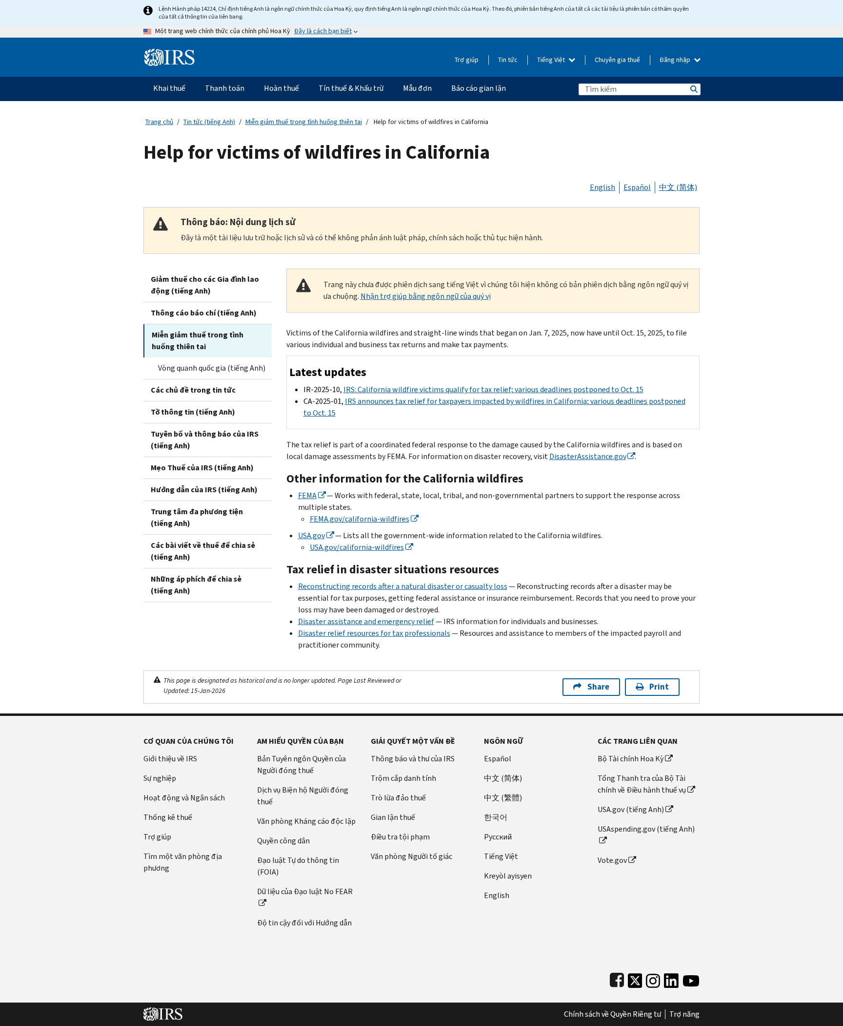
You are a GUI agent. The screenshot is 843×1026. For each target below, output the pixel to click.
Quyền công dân (283, 841)
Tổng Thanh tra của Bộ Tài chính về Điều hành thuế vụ (642, 784)
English (602, 187)
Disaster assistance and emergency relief (366, 621)
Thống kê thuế (167, 817)
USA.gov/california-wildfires (357, 547)
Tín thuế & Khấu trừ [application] (351, 88)
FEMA (307, 495)
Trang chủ (159, 121)
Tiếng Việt (551, 59)
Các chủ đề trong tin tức (193, 390)
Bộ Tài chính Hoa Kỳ (630, 759)
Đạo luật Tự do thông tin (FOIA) (298, 866)
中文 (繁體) (503, 798)
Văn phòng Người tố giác (411, 856)
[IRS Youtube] (691, 978)
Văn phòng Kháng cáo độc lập (306, 821)
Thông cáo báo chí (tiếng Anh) (204, 313)
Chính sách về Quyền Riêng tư (612, 1014)
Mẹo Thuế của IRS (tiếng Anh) (202, 467)
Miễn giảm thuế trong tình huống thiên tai (303, 121)
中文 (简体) (678, 187)
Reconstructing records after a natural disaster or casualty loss (402, 586)
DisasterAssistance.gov (587, 456)
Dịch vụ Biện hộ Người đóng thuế (302, 796)
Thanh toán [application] (224, 88)
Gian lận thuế (393, 817)
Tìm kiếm (693, 89)
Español (637, 187)
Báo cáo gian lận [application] (478, 88)
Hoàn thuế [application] (281, 88)
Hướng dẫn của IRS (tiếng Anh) (204, 489)
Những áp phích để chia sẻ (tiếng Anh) (196, 585)
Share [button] (598, 686)
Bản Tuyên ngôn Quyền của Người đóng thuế (301, 764)
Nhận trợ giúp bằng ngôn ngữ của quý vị (426, 296)
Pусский (498, 837)
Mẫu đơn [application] (417, 88)
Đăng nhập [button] (676, 59)
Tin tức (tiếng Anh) (209, 121)
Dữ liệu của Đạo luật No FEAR (305, 891)
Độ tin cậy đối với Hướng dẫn (304, 923)
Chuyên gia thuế (617, 59)
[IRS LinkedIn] (671, 978)
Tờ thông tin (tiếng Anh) (193, 412)
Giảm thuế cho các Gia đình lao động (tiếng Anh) (205, 285)
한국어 (495, 817)
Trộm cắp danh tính (403, 778)
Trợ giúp (467, 59)
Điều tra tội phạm (400, 837)
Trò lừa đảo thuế (398, 798)
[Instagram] (653, 978)
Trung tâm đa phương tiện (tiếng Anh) (197, 517)
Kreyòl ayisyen (508, 876)
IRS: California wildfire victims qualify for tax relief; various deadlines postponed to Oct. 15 (493, 389)
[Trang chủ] (169, 53)
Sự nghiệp (159, 778)
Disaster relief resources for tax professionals (374, 633)
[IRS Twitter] (635, 978)
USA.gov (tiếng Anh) (631, 809)
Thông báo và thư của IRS (413, 759)
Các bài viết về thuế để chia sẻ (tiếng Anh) (203, 551)
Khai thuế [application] (169, 88)
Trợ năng (684, 1014)
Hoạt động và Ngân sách (184, 798)
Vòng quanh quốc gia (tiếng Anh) (211, 368)
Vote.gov (612, 860)
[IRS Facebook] (617, 978)
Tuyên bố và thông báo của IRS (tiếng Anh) (205, 440)
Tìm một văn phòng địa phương (182, 862)
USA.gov (311, 535)
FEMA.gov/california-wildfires (359, 519)
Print (659, 686)
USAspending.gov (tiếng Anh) (646, 829)
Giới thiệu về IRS (170, 759)
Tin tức (508, 59)
